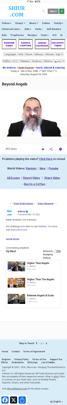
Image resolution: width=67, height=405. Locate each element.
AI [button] (61, 35)
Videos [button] (6, 23)
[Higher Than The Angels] (16, 283)
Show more (12, 239)
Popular (54, 168)
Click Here (46, 159)
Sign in (53, 11)
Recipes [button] (32, 35)
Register (6, 359)
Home (5, 351)
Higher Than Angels (38, 263)
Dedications (18, 362)
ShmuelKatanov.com (17, 388)
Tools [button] (44, 35)
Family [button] (57, 23)
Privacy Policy (21, 359)
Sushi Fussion (26, 67)
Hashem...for (44, 226)
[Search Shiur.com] (44, 11)
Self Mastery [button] (54, 29)
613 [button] (54, 35)
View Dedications (23, 203)
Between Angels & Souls (40, 295)
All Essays (13, 178)
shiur (56, 376)
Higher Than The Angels (40, 279)
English (57, 401)
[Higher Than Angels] (16, 266)
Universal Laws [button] (10, 29)
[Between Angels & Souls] (16, 299)
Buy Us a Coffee (34, 184)
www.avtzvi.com (18, 229)
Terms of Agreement (34, 351)
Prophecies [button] (17, 35)
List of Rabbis (48, 362)
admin (21, 211)
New (42, 168)
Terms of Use (39, 359)
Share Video (52, 178)
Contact (16, 351)
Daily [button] (38, 29)
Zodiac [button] (46, 23)
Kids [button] (27, 29)
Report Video (31, 178)
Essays (19, 23)
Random (31, 168)
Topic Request (45, 203)
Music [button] (32, 23)
